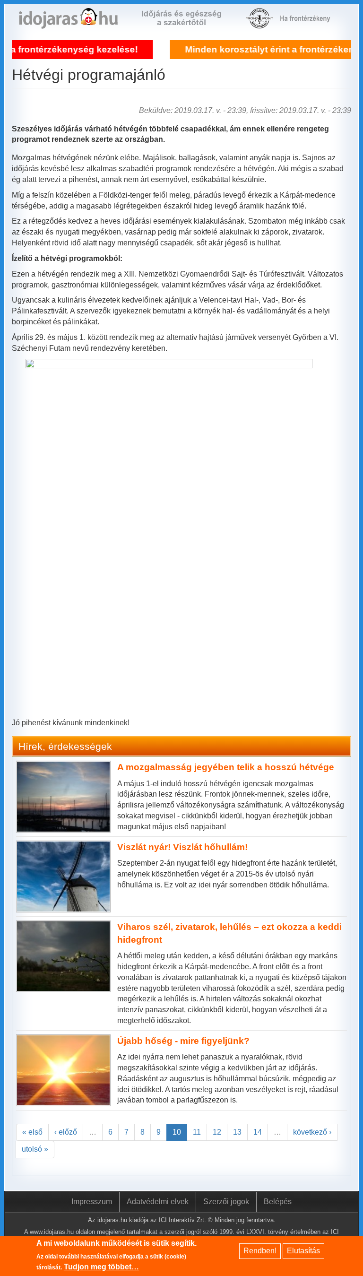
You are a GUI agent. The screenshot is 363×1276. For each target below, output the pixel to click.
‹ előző (65, 1132)
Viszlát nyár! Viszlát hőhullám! (182, 847)
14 (257, 1132)
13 (237, 1132)
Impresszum (91, 1202)
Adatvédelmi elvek (158, 1202)
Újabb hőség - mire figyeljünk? (183, 1041)
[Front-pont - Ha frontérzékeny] (260, 23)
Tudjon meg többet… (101, 1267)
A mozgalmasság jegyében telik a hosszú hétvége (225, 767)
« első (32, 1132)
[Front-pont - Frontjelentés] (309, 23)
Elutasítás (303, 1251)
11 (197, 1132)
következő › (312, 1132)
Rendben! (260, 1251)
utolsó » (35, 1149)
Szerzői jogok (226, 1202)
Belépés (278, 1202)
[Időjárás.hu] (68, 23)
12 (217, 1132)
